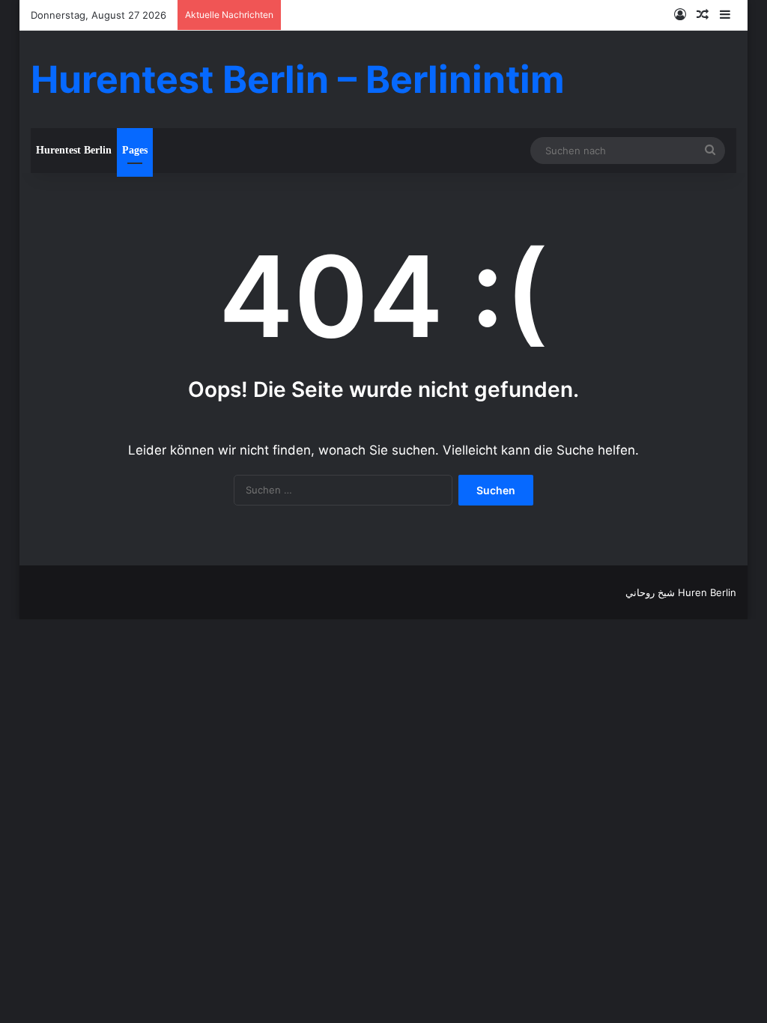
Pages (135, 150)
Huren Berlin (707, 592)
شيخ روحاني (650, 592)
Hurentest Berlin (74, 150)
